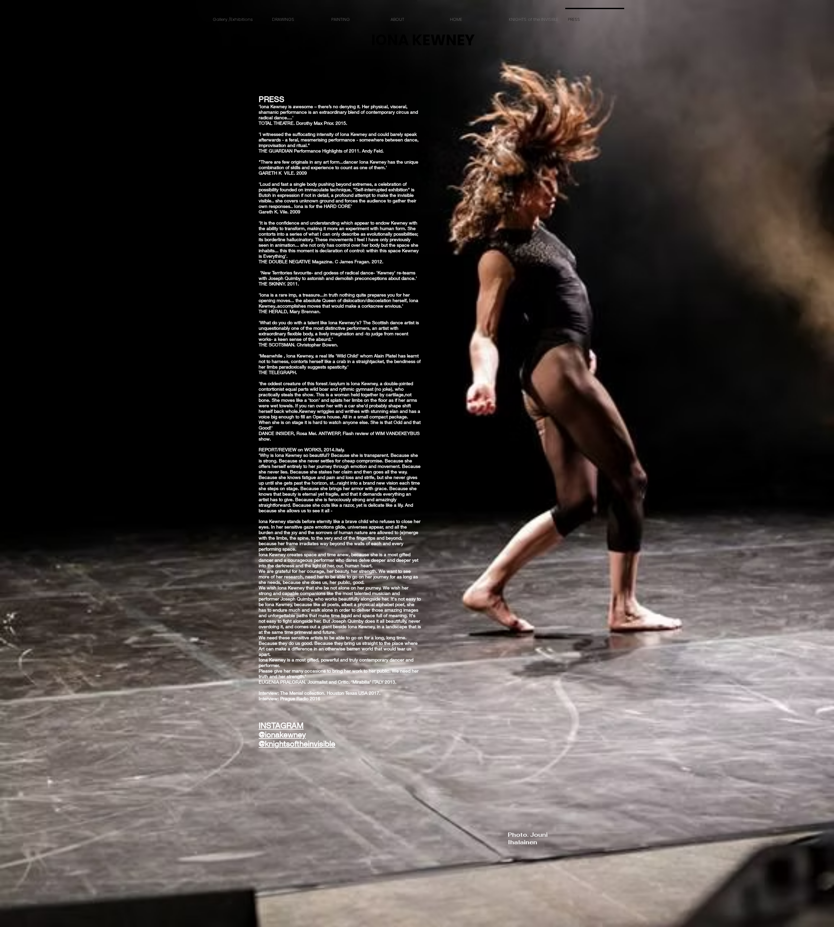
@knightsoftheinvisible (297, 743)
